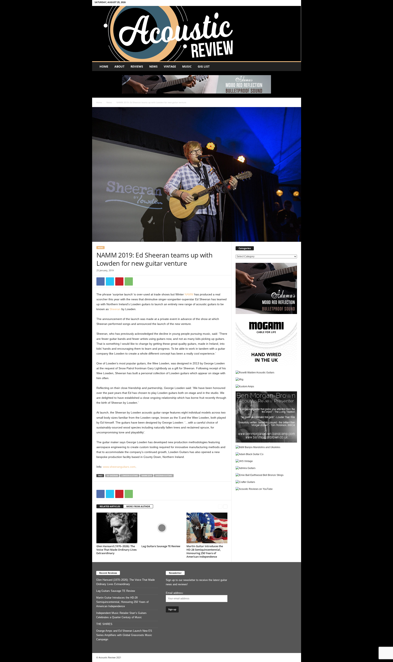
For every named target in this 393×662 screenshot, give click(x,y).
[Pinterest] (119, 281)
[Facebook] (282, 3)
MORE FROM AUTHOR (138, 506)
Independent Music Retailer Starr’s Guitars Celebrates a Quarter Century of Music (121, 615)
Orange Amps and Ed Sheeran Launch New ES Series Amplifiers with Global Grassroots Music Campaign (124, 635)
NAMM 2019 (146, 475)
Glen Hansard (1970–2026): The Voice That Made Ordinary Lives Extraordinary (116, 549)
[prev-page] (220, 506)
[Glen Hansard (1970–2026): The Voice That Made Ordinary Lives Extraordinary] (116, 528)
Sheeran (115, 309)
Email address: (175, 592)
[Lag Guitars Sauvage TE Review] (161, 528)
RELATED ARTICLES (110, 506)
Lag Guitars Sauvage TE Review (160, 546)
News (153, 66)
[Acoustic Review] (196, 33)
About (119, 66)
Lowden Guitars (129, 475)
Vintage (170, 66)
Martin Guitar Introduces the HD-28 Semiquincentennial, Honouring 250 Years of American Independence (204, 551)
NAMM (189, 294)
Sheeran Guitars (163, 475)
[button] (294, 66)
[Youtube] (295, 3)
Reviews (137, 66)
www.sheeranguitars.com (119, 466)
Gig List (204, 66)
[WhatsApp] (129, 281)
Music (187, 66)
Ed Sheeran (112, 475)
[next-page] (225, 506)
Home (103, 66)
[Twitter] (289, 3)
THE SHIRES (104, 624)
